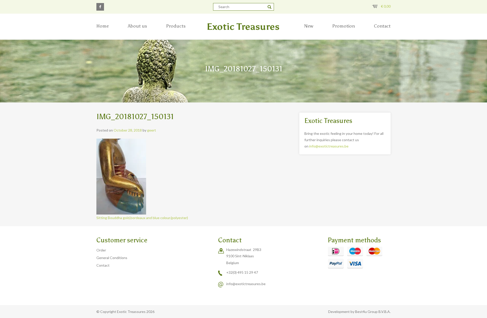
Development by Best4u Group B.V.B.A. (359, 311)
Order (101, 250)
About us (137, 26)
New (308, 26)
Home (102, 26)
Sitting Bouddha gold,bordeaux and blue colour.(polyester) (142, 218)
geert (151, 130)
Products (176, 26)
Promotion (343, 26)
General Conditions (111, 258)
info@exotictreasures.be (329, 146)
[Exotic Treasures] (243, 26)
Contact (382, 26)
